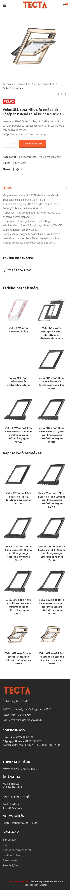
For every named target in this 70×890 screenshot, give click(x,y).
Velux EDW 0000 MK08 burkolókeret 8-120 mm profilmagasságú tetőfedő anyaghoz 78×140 (51, 553)
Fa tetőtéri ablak (13, 88)
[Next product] (65, 94)
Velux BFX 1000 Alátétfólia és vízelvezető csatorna (18, 381)
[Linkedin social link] (22, 169)
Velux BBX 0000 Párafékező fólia (18, 330)
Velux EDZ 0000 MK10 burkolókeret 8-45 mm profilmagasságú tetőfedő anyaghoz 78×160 (51, 607)
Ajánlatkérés (10, 860)
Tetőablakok (24, 84)
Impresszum (9, 840)
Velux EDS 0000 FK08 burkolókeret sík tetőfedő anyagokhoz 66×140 (18, 498)
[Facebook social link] (13, 169)
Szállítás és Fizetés (14, 855)
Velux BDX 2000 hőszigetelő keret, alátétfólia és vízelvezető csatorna (52, 333)
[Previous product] (58, 94)
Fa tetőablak (19, 163)
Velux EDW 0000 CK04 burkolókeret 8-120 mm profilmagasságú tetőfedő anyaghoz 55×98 (51, 500)
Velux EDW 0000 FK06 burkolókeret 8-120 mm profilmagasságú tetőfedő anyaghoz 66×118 (18, 553)
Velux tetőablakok (44, 84)
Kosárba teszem (32, 144)
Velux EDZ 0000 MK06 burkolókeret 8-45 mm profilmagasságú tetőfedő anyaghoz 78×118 (51, 435)
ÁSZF (6, 845)
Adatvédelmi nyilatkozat (17, 850)
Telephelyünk (10, 866)
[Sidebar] (4, 271)
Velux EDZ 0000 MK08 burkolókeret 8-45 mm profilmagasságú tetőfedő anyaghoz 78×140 (18, 607)
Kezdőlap (8, 84)
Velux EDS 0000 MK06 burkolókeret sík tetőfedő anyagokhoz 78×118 (51, 383)
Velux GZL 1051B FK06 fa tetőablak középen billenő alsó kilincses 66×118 (51, 658)
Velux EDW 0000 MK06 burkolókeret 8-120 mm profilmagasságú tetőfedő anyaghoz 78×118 (18, 435)
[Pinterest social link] (17, 169)
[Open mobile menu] (4, 5)
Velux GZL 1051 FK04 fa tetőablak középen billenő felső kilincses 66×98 (18, 658)
